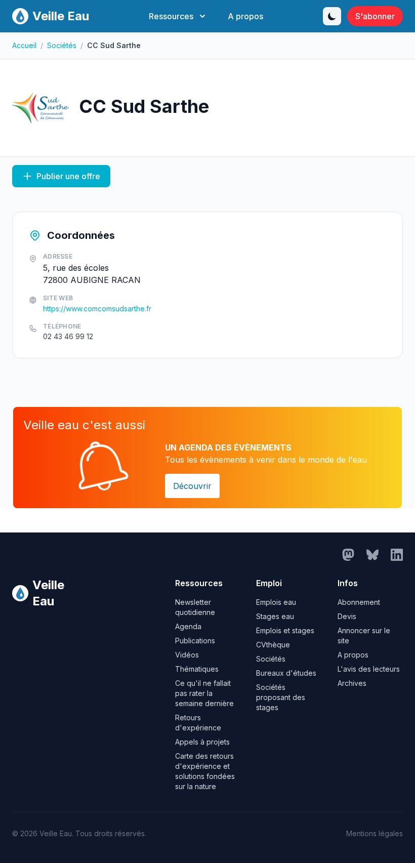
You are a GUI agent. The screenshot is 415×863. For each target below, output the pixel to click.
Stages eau (275, 616)
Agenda (188, 626)
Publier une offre (68, 176)
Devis (347, 616)
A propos (245, 16)
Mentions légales (374, 833)
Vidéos (187, 654)
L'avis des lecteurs (369, 669)
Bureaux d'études (286, 673)
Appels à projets (202, 741)
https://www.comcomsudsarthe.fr (97, 308)
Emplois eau (276, 602)
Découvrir (192, 486)
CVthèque (273, 644)
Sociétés (61, 45)
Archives (352, 683)
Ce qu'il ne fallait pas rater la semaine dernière (204, 693)
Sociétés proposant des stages (280, 697)
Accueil (24, 45)
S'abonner (375, 16)
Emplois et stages (285, 630)
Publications (195, 640)
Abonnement (359, 602)
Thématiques (197, 669)
